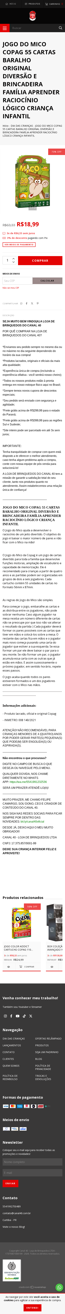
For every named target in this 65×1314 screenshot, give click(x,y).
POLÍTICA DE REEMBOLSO (10, 1077)
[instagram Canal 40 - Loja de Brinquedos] (5, 1016)
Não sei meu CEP (11, 287)
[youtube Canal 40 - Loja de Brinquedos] (17, 1016)
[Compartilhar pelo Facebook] (26, 303)
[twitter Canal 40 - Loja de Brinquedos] (31, 1016)
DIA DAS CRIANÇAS (22, 125)
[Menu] (5, 28)
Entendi (32, 1307)
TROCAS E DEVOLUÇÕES (43, 1077)
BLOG (38, 1059)
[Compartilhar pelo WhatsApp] (21, 303)
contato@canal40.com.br (17, 1213)
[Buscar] (61, 28)
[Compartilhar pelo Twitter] (32, 303)
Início (5, 125)
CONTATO (9, 1052)
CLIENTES (8, 1059)
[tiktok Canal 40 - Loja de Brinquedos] (24, 1016)
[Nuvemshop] (32, 1287)
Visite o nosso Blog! (14, 1226)
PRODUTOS (42, 1045)
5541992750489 (12, 1206)
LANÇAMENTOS (12, 1045)
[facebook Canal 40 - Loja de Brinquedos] (11, 1016)
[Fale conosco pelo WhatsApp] (59, 1287)
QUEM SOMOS (11, 1065)
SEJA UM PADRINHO (46, 1052)
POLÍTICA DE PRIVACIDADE (43, 1067)
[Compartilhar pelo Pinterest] (37, 303)
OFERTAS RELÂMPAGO (48, 1038)
